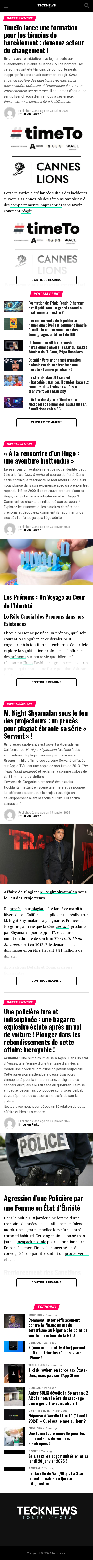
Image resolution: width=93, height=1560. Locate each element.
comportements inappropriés (36, 205)
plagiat (37, 908)
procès (15, 908)
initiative (22, 192)
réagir (26, 211)
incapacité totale (31, 1241)
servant (62, 926)
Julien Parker (31, 114)
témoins (57, 198)
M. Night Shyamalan (58, 891)
